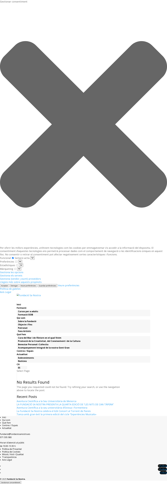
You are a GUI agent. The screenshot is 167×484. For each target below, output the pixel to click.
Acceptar (4, 285)
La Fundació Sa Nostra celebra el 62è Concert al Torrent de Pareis (54, 411)
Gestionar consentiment (10, 482)
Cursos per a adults (28, 311)
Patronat (23, 327)
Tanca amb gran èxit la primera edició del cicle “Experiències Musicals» (56, 414)
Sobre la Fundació (27, 321)
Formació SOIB (25, 314)
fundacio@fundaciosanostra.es (15, 434)
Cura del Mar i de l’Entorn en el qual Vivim (39, 337)
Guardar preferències (47, 285)
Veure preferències (28, 285)
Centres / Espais (10, 425)
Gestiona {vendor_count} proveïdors (20, 278)
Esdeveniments (26, 357)
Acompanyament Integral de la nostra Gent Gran (44, 347)
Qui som (6, 420)
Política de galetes (10, 288)
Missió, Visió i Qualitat (13, 454)
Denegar (14, 285)
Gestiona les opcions (11, 272)
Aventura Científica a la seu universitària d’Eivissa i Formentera (52, 407)
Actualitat (6, 428)
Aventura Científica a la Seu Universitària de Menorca (46, 401)
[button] (83, 124)
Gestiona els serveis (11, 275)
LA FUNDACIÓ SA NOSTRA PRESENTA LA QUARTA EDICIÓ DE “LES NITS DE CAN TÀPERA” (65, 404)
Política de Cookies (11, 451)
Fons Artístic (24, 331)
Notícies (22, 361)
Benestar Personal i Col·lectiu (33, 344)
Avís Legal (5, 292)
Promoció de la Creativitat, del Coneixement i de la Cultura (49, 341)
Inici (4, 417)
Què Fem (6, 422)
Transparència (9, 457)
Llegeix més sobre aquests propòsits (21, 282)
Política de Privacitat (12, 449)
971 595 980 (6, 437)
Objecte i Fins (25, 324)
